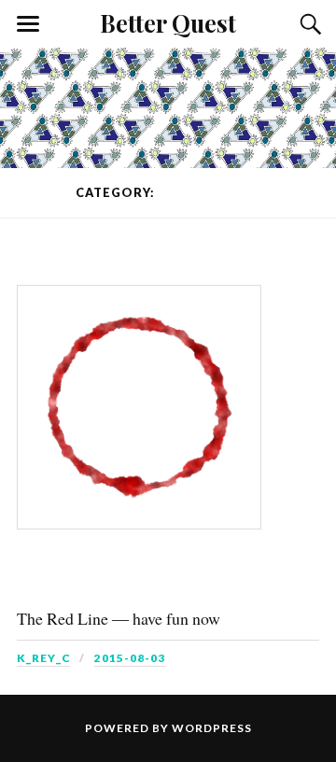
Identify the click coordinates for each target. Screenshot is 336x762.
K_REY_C (43, 658)
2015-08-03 (129, 658)
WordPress (212, 728)
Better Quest (168, 22)
